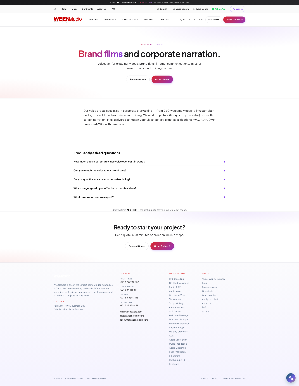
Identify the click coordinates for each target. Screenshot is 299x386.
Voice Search (182, 9)
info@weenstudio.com (131, 311)
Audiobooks (175, 291)
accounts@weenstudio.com (134, 319)
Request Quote (138, 79)
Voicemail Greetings (179, 323)
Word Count (202, 9)
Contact (165, 19)
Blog (204, 283)
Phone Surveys (176, 327)
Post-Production (177, 351)
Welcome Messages (179, 315)
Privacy (204, 378)
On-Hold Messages (179, 283)
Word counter (209, 295)
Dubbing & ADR (177, 360)
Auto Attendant (177, 307)
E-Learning (174, 356)
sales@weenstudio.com (132, 315)
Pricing (149, 19)
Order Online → (234, 20)
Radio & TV (174, 287)
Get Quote (213, 20)
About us (206, 303)
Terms (213, 378)
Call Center (175, 311)
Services (109, 19)
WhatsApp (220, 9)
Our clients (207, 291)
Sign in (239, 9)
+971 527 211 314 (193, 19)
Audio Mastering (177, 347)
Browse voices (209, 287)
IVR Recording (176, 279)
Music (75, 9)
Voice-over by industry (213, 279)
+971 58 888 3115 (129, 297)
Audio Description (178, 339)
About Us (101, 9)
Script (64, 9)
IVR (55, 9)
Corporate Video (177, 295)
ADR (171, 335)
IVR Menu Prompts (178, 319)
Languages (129, 19)
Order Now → (162, 79)
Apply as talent (210, 299)
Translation (175, 299)
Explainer (174, 364)
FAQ (113, 9)
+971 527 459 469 (129, 305)
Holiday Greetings (178, 331)
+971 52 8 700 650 (129, 282)
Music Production (178, 343)
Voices (93, 19)
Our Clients (87, 9)
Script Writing (176, 303)
